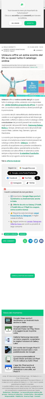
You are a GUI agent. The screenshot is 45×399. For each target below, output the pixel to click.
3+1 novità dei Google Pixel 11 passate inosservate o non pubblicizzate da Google (26, 350)
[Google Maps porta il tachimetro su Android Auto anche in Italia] (8, 320)
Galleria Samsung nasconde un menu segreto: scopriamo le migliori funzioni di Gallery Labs (26, 340)
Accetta (30, 23)
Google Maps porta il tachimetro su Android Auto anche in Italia (25, 198)
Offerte (6, 49)
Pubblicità (19, 396)
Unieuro (24, 143)
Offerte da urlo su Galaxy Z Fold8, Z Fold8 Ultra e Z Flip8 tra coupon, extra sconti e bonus (25, 207)
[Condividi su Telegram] (30, 241)
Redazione (6, 392)
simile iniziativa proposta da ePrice (20, 105)
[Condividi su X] (36, 241)
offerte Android (13, 161)
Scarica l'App (28, 396)
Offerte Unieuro (11, 234)
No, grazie (15, 23)
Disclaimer (15, 392)
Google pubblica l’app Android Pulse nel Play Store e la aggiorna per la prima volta (26, 330)
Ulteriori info (33, 67)
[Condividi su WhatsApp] (25, 241)
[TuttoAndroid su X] (37, 178)
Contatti (37, 396)
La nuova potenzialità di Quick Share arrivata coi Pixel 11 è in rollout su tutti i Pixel (26, 358)
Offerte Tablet (9, 51)
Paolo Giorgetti (9, 47)
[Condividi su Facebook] (41, 241)
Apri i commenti (8, 241)
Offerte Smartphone (17, 49)
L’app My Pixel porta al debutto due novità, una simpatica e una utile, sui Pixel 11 (24, 368)
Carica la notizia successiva (22, 275)
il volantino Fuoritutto (29, 153)
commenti (39, 50)
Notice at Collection (15, 394)
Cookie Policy (28, 394)
